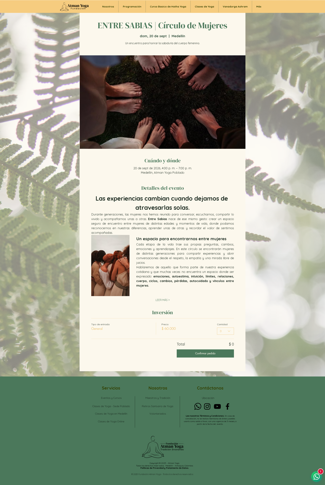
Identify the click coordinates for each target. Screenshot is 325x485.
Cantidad (222, 324)
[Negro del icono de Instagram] (207, 406)
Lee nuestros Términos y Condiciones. (205, 416)
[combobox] (225, 331)
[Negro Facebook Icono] (227, 406)
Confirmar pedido (205, 353)
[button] (204, 6)
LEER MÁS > (163, 300)
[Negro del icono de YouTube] (217, 406)
